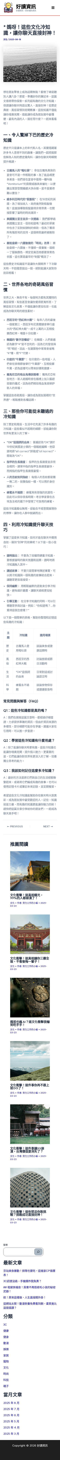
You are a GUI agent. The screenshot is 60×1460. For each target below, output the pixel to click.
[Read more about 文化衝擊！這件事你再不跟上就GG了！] (30, 1060)
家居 (6, 1355)
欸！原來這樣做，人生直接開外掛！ (24, 1297)
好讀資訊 (26, 6)
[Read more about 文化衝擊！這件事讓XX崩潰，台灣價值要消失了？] (30, 1124)
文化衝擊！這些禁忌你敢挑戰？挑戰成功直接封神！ (28, 1213)
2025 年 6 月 (11, 1415)
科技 (6, 1380)
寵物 (6, 1361)
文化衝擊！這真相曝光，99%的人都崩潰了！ (26, 896)
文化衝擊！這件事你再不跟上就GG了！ (29, 1086)
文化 (5, 39)
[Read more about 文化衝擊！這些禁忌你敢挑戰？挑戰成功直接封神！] (30, 1187)
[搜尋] (38, 1251)
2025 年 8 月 (11, 1403)
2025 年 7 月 (11, 1409)
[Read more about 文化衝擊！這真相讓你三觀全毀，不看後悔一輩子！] (30, 934)
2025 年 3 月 (11, 1433)
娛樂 (6, 1349)
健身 (6, 1337)
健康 (6, 1330)
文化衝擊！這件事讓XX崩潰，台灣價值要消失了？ (27, 1149)
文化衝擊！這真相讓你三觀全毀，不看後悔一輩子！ (29, 959)
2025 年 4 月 (11, 1427)
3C (5, 1324)
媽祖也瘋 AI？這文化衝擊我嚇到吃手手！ (30, 1023)
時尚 (6, 1373)
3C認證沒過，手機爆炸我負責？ (22, 1281)
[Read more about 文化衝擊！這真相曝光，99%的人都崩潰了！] (30, 870)
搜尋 (5, 1244)
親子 (6, 1386)
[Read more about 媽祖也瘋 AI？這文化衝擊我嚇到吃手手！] (30, 997)
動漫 (6, 1343)
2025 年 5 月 (11, 1421)
